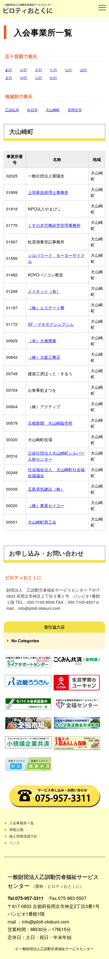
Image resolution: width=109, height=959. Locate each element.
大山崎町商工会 (42, 522)
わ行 (53, 77)
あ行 (8, 69)
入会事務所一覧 (21, 822)
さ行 (38, 69)
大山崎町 (53, 109)
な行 (68, 69)
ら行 (38, 77)
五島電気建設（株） (46, 489)
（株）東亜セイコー (46, 505)
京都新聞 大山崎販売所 (50, 423)
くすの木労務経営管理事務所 (54, 225)
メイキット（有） (44, 291)
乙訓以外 (12, 109)
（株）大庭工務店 (44, 357)
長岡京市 (75, 109)
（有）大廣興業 (42, 341)
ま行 (8, 77)
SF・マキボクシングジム (51, 324)
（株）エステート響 (46, 308)
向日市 (32, 109)
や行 (23, 77)
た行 (53, 69)
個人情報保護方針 (23, 836)
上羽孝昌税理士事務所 (48, 192)
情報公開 (16, 829)
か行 (23, 69)
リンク (14, 842)
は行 (83, 69)
